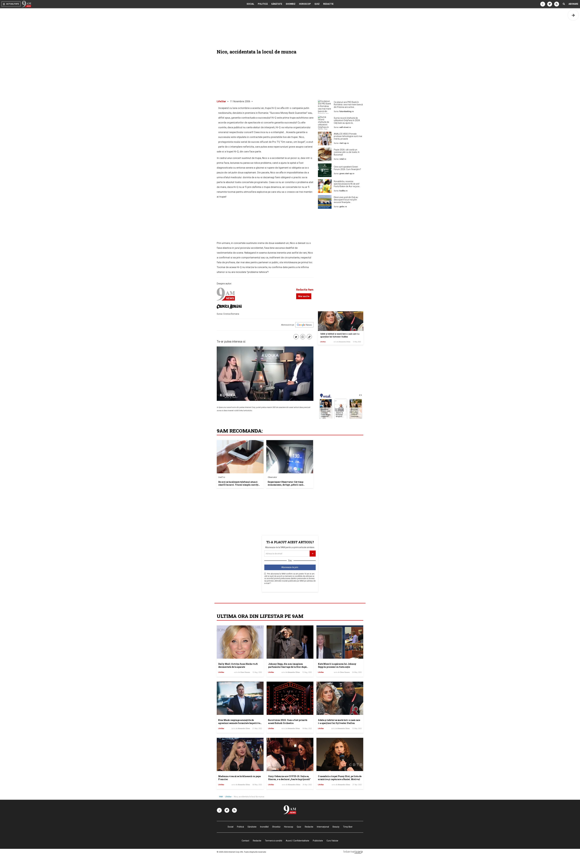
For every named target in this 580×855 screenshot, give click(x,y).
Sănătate (276, 4)
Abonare (573, 4)
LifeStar (221, 101)
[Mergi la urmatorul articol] (573, 15)
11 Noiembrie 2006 (240, 101)
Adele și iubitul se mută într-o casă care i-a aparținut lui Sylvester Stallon (339, 722)
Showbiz (290, 4)
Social (250, 4)
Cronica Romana (231, 314)
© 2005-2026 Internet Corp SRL (230, 852)
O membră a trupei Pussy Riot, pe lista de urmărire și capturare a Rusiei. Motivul (339, 778)
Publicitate (318, 840)
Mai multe (303, 296)
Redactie (328, 4)
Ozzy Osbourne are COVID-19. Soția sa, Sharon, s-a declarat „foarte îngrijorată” (289, 778)
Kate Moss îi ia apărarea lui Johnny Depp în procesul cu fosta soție (337, 665)
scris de (342, 342)
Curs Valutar (332, 840)
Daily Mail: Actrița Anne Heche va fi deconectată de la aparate (238, 665)
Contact (245, 840)
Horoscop (305, 4)
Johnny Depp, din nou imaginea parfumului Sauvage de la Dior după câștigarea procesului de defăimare (287, 666)
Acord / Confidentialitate (297, 840)
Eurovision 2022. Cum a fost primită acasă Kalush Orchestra (287, 722)
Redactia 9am (304, 289)
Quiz (317, 4)
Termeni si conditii (273, 840)
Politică (263, 4)
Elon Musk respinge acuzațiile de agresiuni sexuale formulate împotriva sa (239, 723)
